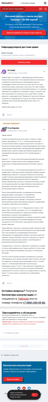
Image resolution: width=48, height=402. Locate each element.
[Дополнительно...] (44, 71)
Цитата (9, 115)
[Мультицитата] (3, 114)
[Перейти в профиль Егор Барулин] (4, 129)
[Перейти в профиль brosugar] (4, 72)
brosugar (9, 53)
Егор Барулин (13, 128)
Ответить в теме (24, 62)
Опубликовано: (17, 73)
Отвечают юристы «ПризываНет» (23, 55)
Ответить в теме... (12, 333)
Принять (35, 395)
